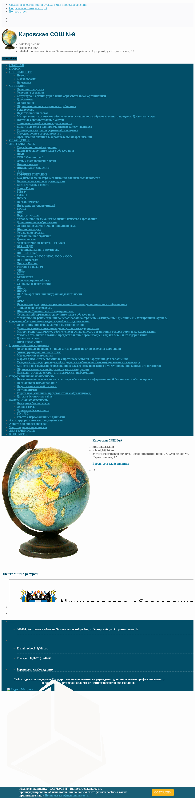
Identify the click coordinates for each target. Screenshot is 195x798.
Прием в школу (27, 164)
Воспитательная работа (33, 184)
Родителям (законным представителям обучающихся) (54, 393)
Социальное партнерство (34, 283)
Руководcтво (25, 109)
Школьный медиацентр (33, 167)
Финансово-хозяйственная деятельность (44, 123)
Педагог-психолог (29, 215)
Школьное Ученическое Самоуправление (45, 311)
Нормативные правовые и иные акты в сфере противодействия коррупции (69, 348)
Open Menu (9, 58)
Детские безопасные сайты (35, 396)
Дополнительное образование (37, 222)
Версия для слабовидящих (111, 463)
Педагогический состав (33, 113)
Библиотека (25, 277)
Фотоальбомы (26, 78)
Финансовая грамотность (34, 307)
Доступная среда (28, 338)
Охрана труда (26, 406)
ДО (19, 297)
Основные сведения (30, 89)
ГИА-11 (22, 195)
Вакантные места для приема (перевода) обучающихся (54, 126)
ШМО (21, 154)
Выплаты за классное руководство (41, 181)
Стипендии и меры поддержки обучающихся (47, 130)
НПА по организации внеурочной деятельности (49, 294)
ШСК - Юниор (27, 253)
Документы (25, 99)
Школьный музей (29, 229)
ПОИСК (15, 68)
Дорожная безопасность (33, 410)
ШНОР (22, 290)
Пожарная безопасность (33, 403)
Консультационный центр (34, 280)
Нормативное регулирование (37, 382)
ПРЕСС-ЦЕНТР (20, 72)
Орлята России (27, 263)
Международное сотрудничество (39, 133)
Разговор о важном (30, 266)
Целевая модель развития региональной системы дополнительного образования (72, 304)
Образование (25, 102)
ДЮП (21, 270)
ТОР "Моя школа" (30, 157)
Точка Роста (25, 188)
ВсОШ (21, 208)
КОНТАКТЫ (18, 434)
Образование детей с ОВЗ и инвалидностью (46, 225)
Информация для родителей (36, 205)
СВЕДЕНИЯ (18, 85)
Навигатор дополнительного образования (45, 150)
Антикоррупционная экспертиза (39, 352)
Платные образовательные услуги (40, 119)
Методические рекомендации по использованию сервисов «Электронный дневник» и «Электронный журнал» (92, 318)
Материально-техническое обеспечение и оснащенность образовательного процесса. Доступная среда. (86, 116)
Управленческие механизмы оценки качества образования (57, 218)
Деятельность (26, 239)
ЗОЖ (20, 171)
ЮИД (21, 287)
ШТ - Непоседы (27, 259)
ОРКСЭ (22, 300)
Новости (22, 75)
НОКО (21, 198)
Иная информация (29, 341)
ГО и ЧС (23, 413)
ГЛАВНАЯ (16, 65)
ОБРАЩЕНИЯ (19, 140)
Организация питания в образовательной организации (54, 137)
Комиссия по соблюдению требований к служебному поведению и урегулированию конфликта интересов (89, 365)
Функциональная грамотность (38, 249)
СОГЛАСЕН (163, 792)
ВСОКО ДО (25, 246)
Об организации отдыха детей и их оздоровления (50, 324)
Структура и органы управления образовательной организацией (61, 96)
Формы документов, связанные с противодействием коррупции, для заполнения (72, 358)
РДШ (20, 273)
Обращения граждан (31, 232)
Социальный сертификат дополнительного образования (55, 314)
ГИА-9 (21, 191)
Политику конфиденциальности (67, 795)
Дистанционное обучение (34, 236)
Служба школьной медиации (37, 147)
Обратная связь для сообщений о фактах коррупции (53, 369)
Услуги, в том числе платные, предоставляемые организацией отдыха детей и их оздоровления (82, 335)
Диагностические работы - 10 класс (41, 242)
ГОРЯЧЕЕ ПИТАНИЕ (32, 174)
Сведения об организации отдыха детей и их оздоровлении (48, 4)
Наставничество (28, 201)
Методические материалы (35, 355)
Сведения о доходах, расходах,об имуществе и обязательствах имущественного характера (78, 362)
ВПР (20, 212)
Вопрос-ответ (18, 11)
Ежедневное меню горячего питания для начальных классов (58, 177)
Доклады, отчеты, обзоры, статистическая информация (55, 372)
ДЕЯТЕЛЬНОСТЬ (22, 143)
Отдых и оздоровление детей (36, 160)
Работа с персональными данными (41, 417)
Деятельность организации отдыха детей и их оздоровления (58, 328)
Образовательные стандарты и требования (46, 106)
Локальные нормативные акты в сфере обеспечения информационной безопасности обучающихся (84, 379)
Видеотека (24, 82)
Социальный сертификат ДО (28, 8)
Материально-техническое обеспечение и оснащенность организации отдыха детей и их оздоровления (86, 331)
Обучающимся (27, 389)
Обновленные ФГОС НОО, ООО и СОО (44, 256)
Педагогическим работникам (37, 386)
